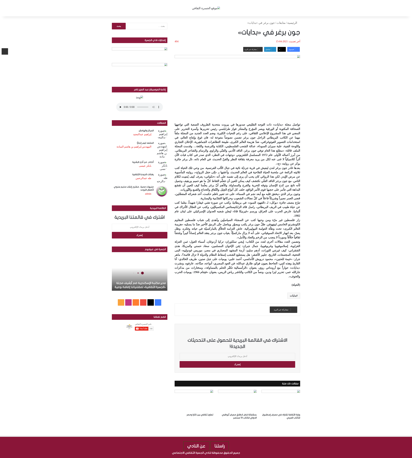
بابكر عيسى (145, 165)
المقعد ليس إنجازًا (145, 143)
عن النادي (196, 446)
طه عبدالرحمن (143, 178)
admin (148, 193)
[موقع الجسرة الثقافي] (206, 8)
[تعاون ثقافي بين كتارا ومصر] (194, 400)
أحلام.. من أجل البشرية (143, 162)
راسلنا (220, 446)
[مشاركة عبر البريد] (5, 51)
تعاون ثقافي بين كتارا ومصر (200, 414)
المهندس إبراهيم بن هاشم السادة (134, 146)
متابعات (281, 22)
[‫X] (150, 302)
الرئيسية (292, 22)
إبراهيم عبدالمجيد (142, 134)
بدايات (293, 295)
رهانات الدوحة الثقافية (143, 174)
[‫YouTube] (143, 302)
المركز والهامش (146, 130)
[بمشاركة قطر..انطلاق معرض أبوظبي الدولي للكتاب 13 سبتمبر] (237, 400)
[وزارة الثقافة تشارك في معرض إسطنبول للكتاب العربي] (281, 400)
